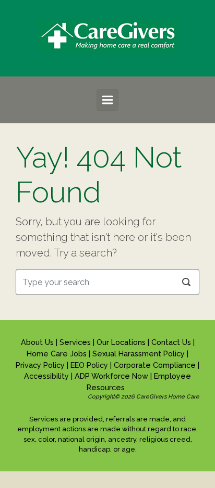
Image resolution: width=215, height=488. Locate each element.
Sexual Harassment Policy (139, 353)
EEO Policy (90, 365)
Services (76, 342)
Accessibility (47, 375)
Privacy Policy (41, 365)
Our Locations (122, 342)
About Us (38, 342)
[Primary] (107, 100)
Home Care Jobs (58, 353)
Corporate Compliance (156, 365)
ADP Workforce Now (112, 375)
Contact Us (172, 342)
